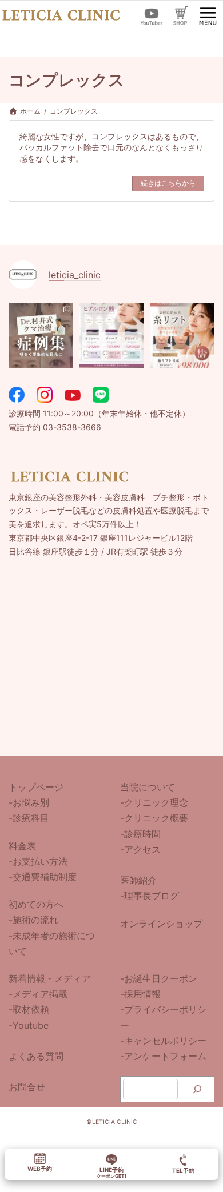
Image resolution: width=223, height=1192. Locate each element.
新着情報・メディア (50, 978)
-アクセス (140, 848)
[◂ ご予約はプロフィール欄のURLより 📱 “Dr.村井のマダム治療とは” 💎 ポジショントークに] (41, 335)
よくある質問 (36, 1056)
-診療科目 (29, 818)
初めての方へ (36, 904)
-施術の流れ (33, 919)
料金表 (22, 845)
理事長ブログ (151, 895)
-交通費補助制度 (43, 876)
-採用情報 (140, 994)
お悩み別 (31, 802)
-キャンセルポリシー (163, 1040)
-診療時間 (140, 833)
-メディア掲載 (38, 994)
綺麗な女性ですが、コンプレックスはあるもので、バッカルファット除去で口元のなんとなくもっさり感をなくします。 (111, 147)
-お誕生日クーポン (158, 978)
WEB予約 (39, 1169)
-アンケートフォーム (163, 1056)
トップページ (36, 787)
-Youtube (29, 1024)
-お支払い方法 (38, 860)
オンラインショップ (161, 923)
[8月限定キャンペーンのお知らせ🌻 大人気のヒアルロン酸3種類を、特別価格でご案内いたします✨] (111, 335)
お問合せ (27, 1087)
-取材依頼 (29, 1009)
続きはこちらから (168, 183)
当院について (147, 787)
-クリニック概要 (154, 818)
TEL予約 (183, 1170)
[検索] (198, 1089)
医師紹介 (138, 880)
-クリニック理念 (154, 802)
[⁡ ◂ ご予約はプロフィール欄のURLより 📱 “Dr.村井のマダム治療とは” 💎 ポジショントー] (182, 335)
